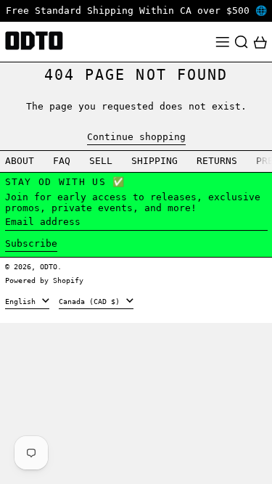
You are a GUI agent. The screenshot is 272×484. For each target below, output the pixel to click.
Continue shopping (136, 136)
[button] (241, 42)
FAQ (61, 160)
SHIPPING (154, 160)
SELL (100, 160)
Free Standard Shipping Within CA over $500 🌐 (136, 10)
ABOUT (19, 160)
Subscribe (31, 243)
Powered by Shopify (44, 280)
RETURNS (217, 160)
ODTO (48, 266)
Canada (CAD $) (91, 301)
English (22, 301)
